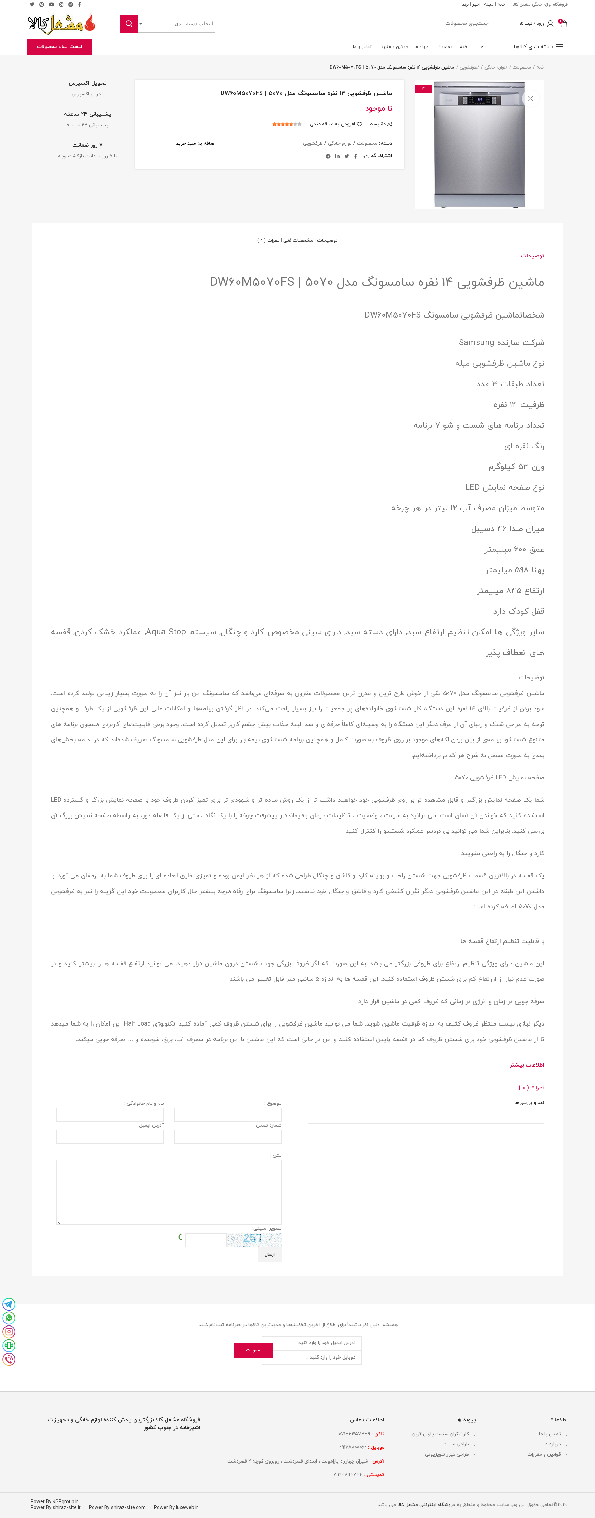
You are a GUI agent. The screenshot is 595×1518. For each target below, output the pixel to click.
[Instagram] (61, 4)
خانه (501, 4)
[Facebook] (355, 156)
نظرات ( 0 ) (268, 240)
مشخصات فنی (298, 240)
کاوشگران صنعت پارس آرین (440, 1434)
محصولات (522, 67)
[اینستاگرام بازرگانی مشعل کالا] (9, 1331)
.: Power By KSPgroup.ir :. (54, 1502)
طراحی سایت (456, 1444)
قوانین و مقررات (544, 1454)
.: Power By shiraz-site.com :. (117, 1508)
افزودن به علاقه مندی (332, 124)
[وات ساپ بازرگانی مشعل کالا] (9, 1317)
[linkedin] (337, 156)
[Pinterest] (41, 4)
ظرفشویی (468, 67)
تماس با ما (550, 1434)
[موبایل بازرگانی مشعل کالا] (9, 1345)
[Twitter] (32, 4)
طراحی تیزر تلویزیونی (447, 1454)
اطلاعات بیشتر (527, 1065)
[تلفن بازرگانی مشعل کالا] (9, 1359)
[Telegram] (70, 4)
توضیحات (327, 240)
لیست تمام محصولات (59, 46)
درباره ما (552, 1444)
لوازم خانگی (494, 67)
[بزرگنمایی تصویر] (530, 98)
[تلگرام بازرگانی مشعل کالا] (9, 1304)
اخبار (476, 4)
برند (465, 4)
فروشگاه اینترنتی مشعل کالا (425, 1504)
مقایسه (378, 124)
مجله (489, 4)
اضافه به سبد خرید (196, 144)
